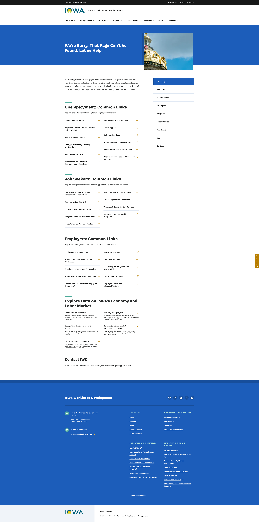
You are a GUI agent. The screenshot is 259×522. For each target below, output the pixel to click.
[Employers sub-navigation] (107, 20)
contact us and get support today (116, 365)
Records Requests (171, 450)
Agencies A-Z (172, 2)
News (132, 425)
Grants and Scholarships (139, 473)
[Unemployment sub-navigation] (93, 20)
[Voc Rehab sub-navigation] (153, 20)
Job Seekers (169, 421)
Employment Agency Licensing (176, 471)
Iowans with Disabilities (173, 429)
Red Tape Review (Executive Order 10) (177, 455)
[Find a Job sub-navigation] (74, 20)
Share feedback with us (81, 434)
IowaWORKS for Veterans (140, 468)
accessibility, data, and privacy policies (134, 516)
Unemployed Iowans (172, 417)
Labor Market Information (140, 458)
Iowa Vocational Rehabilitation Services (142, 453)
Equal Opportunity (171, 467)
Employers (168, 425)
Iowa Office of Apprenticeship (142, 463)
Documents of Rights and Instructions (174, 462)
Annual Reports (136, 429)
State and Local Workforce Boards (143, 477)
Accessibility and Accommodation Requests (177, 485)
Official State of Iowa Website (75, 2)
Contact (133, 421)
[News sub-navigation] (164, 20)
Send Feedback (106, 512)
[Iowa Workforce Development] (75, 10)
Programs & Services (187, 2)
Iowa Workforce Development (105, 10)
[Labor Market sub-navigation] (139, 20)
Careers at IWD (136, 433)
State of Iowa (172, 479)
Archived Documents (138, 496)
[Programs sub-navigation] (121, 20)
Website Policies (170, 475)
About (132, 417)
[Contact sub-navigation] (177, 20)
